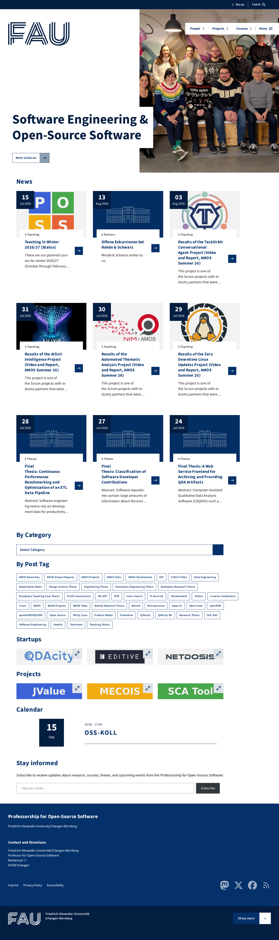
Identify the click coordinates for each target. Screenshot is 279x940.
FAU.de (240, 5)
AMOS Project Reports (60, 577)
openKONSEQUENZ (30, 615)
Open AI (177, 606)
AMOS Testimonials (140, 577)
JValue (198, 596)
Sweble (57, 624)
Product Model (103, 615)
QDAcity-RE (165, 615)
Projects (218, 28)
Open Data (196, 606)
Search (256, 4)
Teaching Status (100, 624)
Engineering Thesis (96, 587)
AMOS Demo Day (29, 577)
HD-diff (102, 596)
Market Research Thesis (109, 606)
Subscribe (208, 788)
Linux (22, 606)
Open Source (58, 615)
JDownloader (179, 596)
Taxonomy (76, 624)
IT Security (156, 596)
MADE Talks (80, 606)
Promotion (126, 615)
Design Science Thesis (63, 587)
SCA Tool (212, 615)
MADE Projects (57, 606)
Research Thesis (189, 615)
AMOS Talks (114, 577)
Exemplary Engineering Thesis (134, 587)
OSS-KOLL (101, 732)
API (161, 577)
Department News (30, 587)
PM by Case (80, 615)
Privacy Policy (32, 885)
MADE (37, 606)
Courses (242, 28)
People (195, 28)
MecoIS (136, 606)
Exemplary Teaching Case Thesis (39, 596)
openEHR (215, 606)
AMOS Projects (90, 577)
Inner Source (134, 596)
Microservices (156, 606)
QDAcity (145, 615)
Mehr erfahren (26, 158)
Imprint (13, 885)
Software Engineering (32, 624)
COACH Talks (179, 577)
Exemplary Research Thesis (178, 587)
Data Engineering (205, 577)
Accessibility (55, 885)
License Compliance (222, 596)
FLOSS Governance (79, 596)
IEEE (116, 596)
